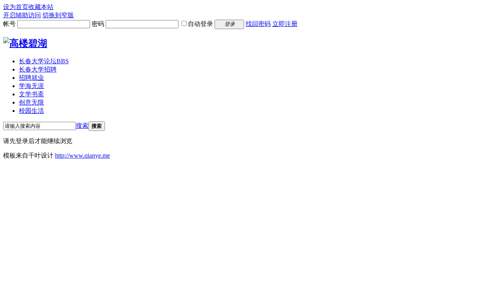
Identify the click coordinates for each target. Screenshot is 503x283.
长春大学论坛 (44, 61)
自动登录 (200, 23)
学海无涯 (31, 86)
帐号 (9, 23)
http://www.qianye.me (82, 155)
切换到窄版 (58, 15)
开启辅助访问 (22, 15)
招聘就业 (31, 77)
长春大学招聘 (38, 69)
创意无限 (31, 102)
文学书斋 (31, 94)
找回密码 (258, 23)
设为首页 (15, 7)
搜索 (82, 125)
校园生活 (31, 110)
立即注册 (284, 23)
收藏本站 (40, 7)
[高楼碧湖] (25, 43)
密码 (98, 23)
